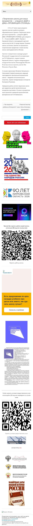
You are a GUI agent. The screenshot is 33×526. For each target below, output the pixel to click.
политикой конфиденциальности (10, 519)
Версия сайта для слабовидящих (16, 123)
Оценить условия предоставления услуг (16, 433)
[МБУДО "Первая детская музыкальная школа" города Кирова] (16, 6)
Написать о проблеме (16, 310)
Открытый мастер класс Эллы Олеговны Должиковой (23, 107)
